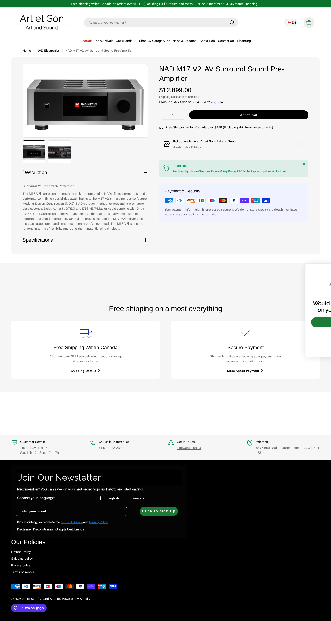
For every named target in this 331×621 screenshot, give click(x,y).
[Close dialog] (321, 270)
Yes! (290, 322)
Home (27, 50)
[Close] (304, 164)
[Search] (232, 22)
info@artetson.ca (189, 447)
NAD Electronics (48, 50)
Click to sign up (159, 511)
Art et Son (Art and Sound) (41, 598)
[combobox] (161, 22)
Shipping (164, 97)
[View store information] (302, 144)
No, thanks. (290, 335)
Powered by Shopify (76, 598)
